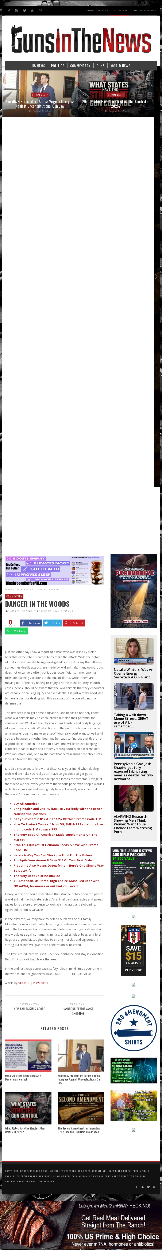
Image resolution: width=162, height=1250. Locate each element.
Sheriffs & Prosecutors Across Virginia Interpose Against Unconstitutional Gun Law (79, 1079)
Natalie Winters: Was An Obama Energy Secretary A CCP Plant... (133, 673)
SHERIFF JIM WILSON (33, 983)
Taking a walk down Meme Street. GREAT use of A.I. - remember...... (131, 720)
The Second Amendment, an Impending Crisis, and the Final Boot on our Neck (79, 1130)
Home (8, 589)
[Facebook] (9, 10)
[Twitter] (24, 10)
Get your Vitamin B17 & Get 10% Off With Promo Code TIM (57, 819)
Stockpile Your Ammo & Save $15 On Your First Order (53, 860)
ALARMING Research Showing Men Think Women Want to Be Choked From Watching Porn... (133, 824)
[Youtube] (32, 10)
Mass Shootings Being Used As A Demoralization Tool (23, 1077)
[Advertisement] (81, 522)
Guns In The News (20, 611)
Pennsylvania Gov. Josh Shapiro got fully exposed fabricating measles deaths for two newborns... (133, 771)
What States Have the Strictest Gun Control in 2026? (47, 104)
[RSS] (17, 10)
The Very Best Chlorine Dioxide (37, 876)
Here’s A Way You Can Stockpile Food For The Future (53, 855)
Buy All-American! (27, 804)
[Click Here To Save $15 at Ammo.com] (133, 950)
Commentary (48, 95)
